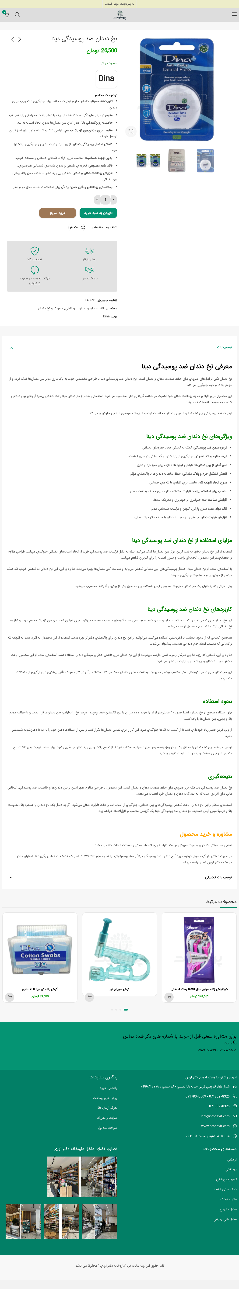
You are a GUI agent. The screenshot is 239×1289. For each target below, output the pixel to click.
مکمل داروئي (228, 1209)
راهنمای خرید (108, 1088)
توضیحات (224, 347)
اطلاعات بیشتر (166, 997)
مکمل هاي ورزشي (225, 1219)
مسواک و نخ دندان (50, 308)
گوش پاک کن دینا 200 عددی (116, 989)
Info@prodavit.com (215, 1116)
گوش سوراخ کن (196, 989)
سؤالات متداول (107, 1127)
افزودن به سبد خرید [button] (86, 997)
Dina (106, 79)
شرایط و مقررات (107, 1117)
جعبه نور (131, 131)
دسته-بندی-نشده (225, 1189)
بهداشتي (71, 308)
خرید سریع (58, 213)
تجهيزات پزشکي (226, 1179)
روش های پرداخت (105, 1098)
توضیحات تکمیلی (218, 877)
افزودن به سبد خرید (98, 213)
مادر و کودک (229, 1199)
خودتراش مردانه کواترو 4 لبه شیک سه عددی (37, 989)
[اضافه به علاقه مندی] (162, 917)
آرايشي (232, 1159)
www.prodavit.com (215, 1126)
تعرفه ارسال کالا (107, 1107)
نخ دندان (168, 856)
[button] (127, 1010)
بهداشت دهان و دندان (93, 308)
